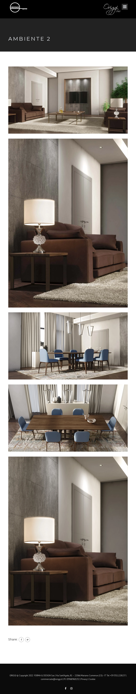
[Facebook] (21, 639)
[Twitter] (27, 639)
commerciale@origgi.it (51, 679)
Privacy (84, 679)
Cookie (92, 679)
